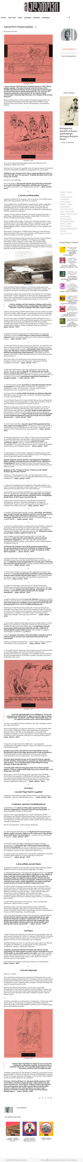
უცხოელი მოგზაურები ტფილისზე (67, 221)
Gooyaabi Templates (72, 1160)
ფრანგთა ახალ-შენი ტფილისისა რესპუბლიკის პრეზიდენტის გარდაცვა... (29, 1139)
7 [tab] (76, 143)
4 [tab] (69, 143)
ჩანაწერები (69, 223)
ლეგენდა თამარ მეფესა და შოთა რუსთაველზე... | (72, 297)
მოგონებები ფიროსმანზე (66, 201)
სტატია (20, 17)
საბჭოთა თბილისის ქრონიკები (67, 209)
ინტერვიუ (62, 194)
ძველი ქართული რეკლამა (66, 233)
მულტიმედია (46, 17)
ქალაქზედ (63, 223)
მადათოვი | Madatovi (21, 1160)
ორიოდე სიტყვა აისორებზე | (72, 248)
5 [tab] (71, 143)
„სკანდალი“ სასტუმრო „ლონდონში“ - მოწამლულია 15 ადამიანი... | (13, 1139)
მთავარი (3, 17)
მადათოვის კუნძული (65, 199)
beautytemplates (54, 1160)
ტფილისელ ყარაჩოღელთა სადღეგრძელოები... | (72, 309)
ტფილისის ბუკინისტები (72, 214)
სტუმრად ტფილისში (69, 211)
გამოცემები (27, 17)
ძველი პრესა (12, 17)
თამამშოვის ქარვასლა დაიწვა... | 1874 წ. (46, 1139)
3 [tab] (66, 143)
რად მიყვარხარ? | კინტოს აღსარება (72, 319)
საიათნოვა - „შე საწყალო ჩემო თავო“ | (69, 131)
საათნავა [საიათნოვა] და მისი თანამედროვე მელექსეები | (72, 286)
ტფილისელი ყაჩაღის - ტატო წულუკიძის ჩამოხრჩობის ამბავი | (72, 261)
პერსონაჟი (70, 204)
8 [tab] (69, 145)
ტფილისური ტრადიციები (66, 218)
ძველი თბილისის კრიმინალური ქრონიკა (69, 228)
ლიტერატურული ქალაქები (66, 197)
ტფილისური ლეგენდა (65, 216)
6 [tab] (74, 143)
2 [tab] (64, 143)
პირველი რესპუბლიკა (65, 206)
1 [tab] (61, 143)
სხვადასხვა (36, 17)
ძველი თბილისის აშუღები (66, 226)
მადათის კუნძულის (20, 604)
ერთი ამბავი (69, 192)
